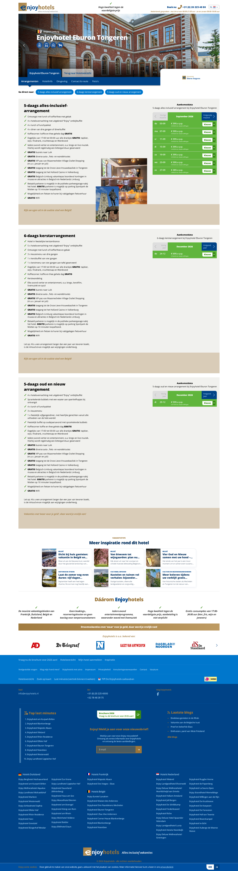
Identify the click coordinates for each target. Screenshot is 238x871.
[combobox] (214, 7)
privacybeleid (166, 866)
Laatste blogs (182, 712)
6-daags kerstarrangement (89, 92)
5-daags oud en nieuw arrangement (124, 92)
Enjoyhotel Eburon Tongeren (44, 73)
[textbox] (214, 7)
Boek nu (186, 7)
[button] (209, 116)
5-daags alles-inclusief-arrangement (54, 92)
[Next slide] (214, 45)
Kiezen (207, 124)
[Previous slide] (24, 45)
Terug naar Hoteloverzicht (77, 73)
